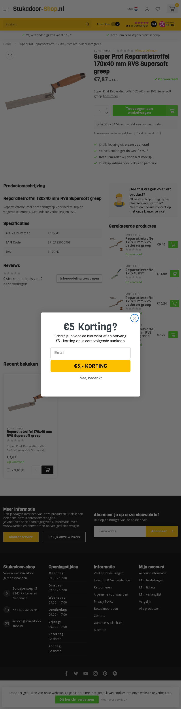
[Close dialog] (134, 318)
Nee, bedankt (90, 378)
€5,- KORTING (90, 366)
